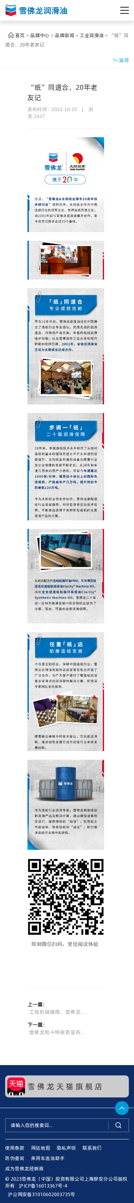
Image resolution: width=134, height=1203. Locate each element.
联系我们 (92, 1148)
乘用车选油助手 (48, 1158)
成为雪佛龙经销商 (24, 1168)
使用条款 (14, 1148)
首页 (20, 35)
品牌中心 (40, 35)
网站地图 (40, 1148)
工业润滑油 (92, 35)
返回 (120, 60)
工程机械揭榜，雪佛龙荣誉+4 (59, 1011)
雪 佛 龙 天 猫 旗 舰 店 (64, 1086)
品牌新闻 (65, 35)
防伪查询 (14, 1158)
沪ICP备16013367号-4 (43, 1185)
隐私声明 (66, 1148)
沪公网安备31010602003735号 (40, 1194)
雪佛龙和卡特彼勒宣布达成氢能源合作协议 (59, 1032)
